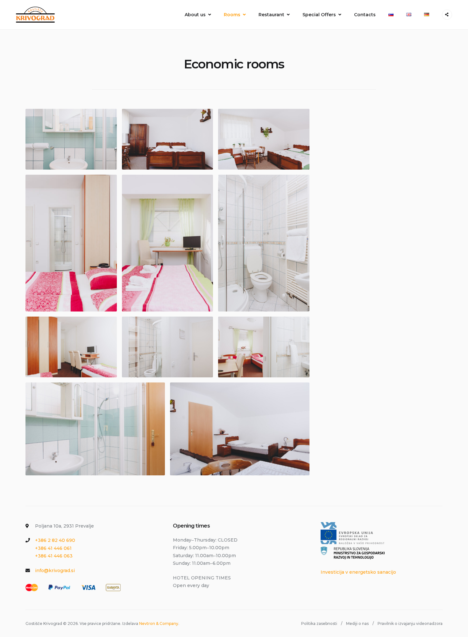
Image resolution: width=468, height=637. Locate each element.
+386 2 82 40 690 (55, 540)
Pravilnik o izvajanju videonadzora (410, 623)
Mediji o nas (357, 623)
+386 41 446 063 (54, 556)
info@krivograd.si (55, 570)
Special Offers (319, 15)
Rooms (232, 15)
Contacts (365, 15)
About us (195, 15)
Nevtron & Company (158, 623)
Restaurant (271, 15)
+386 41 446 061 (53, 548)
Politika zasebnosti (319, 623)
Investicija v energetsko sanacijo (358, 572)
